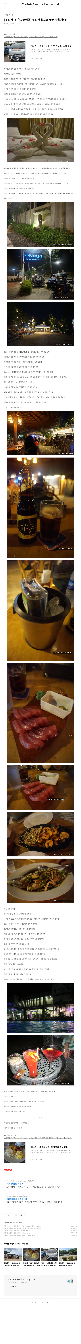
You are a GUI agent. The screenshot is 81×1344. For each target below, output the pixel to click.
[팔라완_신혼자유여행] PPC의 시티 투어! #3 (16, 1231)
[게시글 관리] (13, 1215)
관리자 (47, 1302)
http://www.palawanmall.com (16, 1196)
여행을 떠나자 (8, 1222)
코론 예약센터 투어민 (14, 1184)
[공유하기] (10, 1215)
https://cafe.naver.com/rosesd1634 (18, 1181)
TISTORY (40, 1302)
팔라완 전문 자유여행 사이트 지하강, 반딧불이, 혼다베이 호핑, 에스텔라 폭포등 (34, 1202)
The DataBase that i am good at (40, 4)
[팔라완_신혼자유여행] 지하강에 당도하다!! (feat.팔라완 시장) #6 (21, 1226)
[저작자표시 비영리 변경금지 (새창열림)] (27, 1215)
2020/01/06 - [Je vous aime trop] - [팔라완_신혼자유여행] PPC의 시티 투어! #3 (30, 37)
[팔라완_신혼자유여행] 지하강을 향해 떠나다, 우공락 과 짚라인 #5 (21, 1228)
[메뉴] (5, 4)
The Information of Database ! (18, 1282)
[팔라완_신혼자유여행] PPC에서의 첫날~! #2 (16, 1233)
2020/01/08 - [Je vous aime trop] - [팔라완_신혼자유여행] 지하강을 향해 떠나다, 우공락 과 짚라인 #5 (38, 1138)
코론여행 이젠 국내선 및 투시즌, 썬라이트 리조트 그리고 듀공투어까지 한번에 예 (34, 1187)
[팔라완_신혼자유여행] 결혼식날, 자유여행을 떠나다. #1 (19, 1235)
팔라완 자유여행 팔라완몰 (16, 1199)
